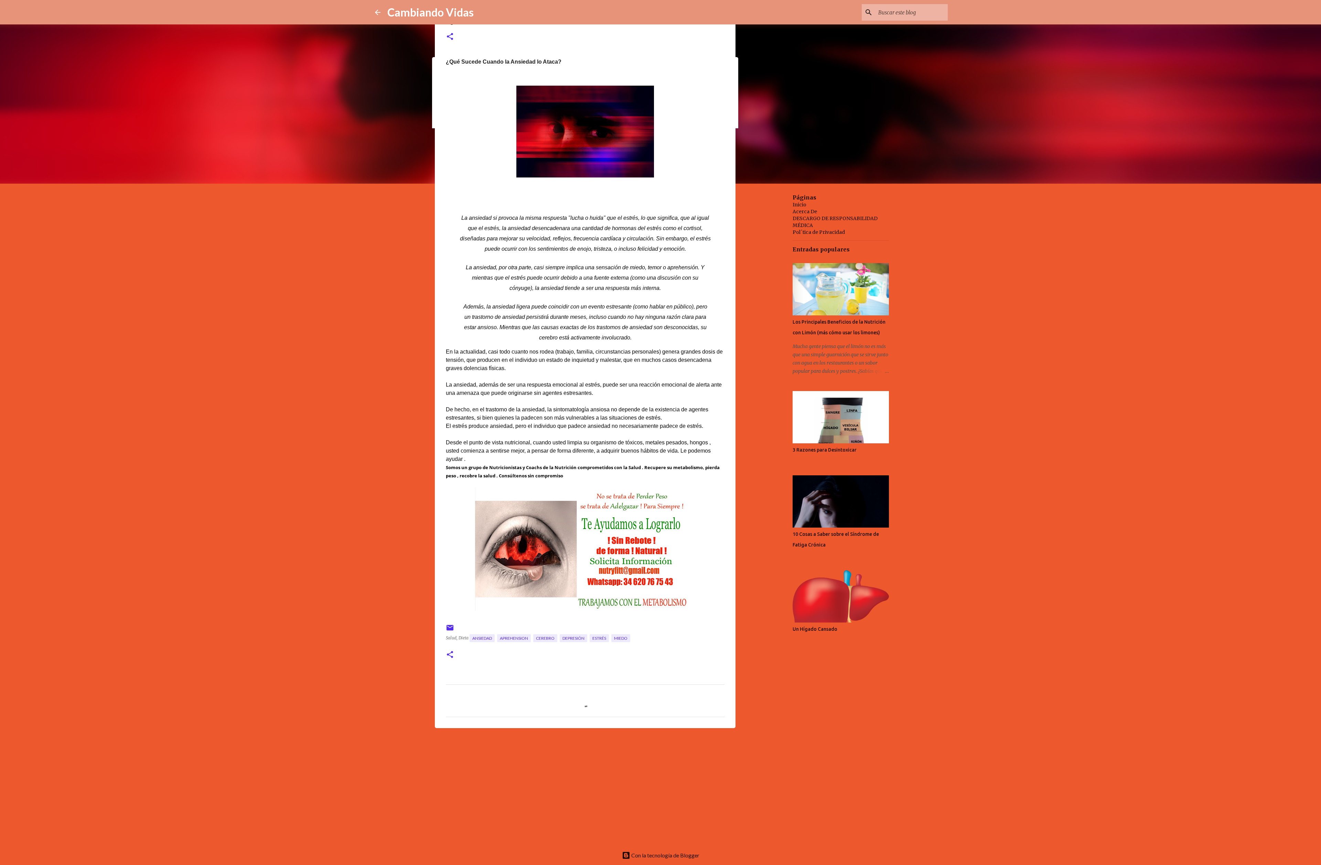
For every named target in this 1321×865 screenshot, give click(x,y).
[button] (450, 37)
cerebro (545, 638)
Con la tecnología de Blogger (664, 855)
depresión (573, 638)
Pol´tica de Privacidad (819, 232)
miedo (620, 638)
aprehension (514, 638)
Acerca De (805, 211)
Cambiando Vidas (430, 12)
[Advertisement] (585, 786)
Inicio (799, 205)
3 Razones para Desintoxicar (825, 450)
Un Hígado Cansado (815, 629)
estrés (599, 638)
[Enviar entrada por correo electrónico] (450, 630)
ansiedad (482, 638)
